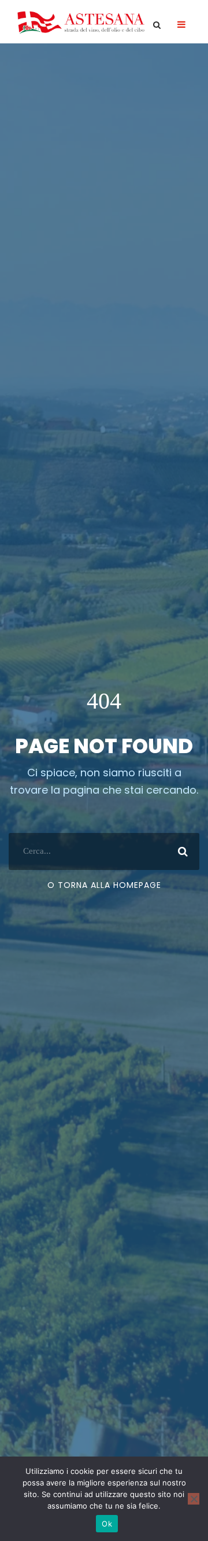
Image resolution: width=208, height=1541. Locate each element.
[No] (193, 1499)
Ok (107, 1523)
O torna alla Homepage (104, 885)
